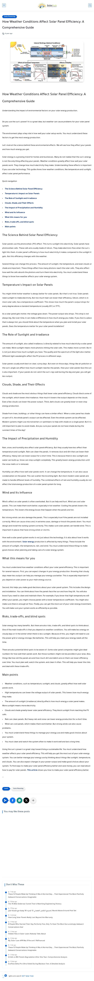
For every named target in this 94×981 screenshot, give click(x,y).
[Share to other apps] (33, 800)
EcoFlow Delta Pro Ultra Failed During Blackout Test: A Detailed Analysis (36, 964)
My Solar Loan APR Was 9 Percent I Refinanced (26, 941)
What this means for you (16, 217)
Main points (10, 227)
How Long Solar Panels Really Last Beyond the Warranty (30, 918)
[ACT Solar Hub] (47, 5)
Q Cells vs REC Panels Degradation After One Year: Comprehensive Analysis (37, 957)
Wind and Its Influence (15, 213)
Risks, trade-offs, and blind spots (19, 222)
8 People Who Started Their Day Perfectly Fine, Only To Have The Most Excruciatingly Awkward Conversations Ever (46, 925)
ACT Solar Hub (27, 976)
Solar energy (28, 542)
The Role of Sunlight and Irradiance (21, 198)
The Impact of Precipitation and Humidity (24, 208)
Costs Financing (9, 16)
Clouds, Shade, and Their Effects (19, 203)
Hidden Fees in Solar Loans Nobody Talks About (27, 934)
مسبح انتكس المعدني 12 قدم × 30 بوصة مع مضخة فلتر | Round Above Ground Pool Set (42, 911)
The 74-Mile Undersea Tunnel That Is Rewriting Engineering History (34, 904)
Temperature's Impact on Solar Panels (22, 194)
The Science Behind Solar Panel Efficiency (23, 189)
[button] (12, 800)
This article (32, 770)
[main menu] (4, 5)
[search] (90, 5)
